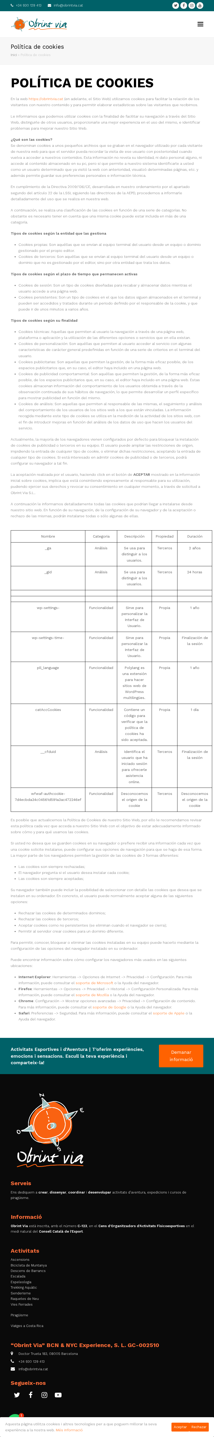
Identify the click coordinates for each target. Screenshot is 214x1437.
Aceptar (180, 1427)
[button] (200, 24)
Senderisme (21, 1293)
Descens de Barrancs (28, 1271)
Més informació (69, 1430)
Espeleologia (21, 1282)
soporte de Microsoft (94, 983)
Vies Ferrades (22, 1304)
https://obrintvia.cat (46, 99)
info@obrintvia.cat (68, 5)
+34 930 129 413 (28, 5)
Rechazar (199, 1427)
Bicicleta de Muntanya (29, 1265)
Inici (14, 55)
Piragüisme (19, 1315)
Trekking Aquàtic (24, 1287)
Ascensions (20, 1260)
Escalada (18, 1276)
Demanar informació (181, 1056)
